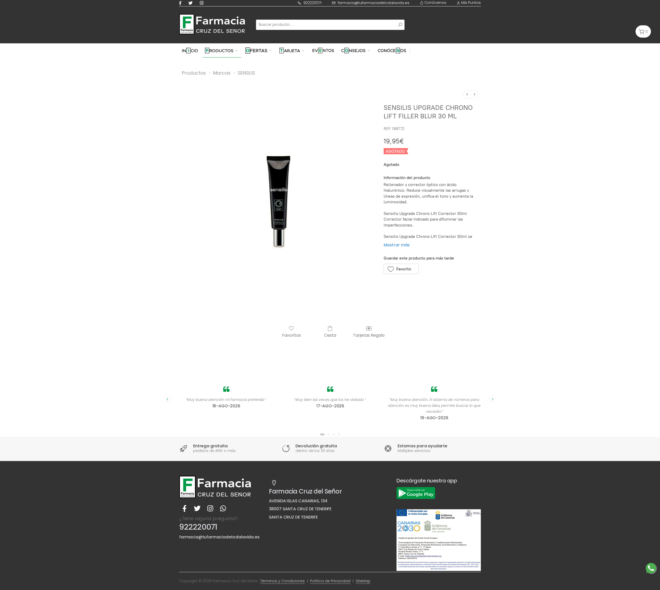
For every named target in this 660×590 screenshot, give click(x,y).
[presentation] (167, 399)
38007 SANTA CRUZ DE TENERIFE (300, 509)
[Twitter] (191, 3)
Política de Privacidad (330, 581)
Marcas (221, 73)
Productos (194, 73)
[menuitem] (467, 94)
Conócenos (434, 2)
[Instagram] (202, 3)
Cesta (330, 335)
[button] (643, 31)
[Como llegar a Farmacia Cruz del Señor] (274, 483)
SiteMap (363, 581)
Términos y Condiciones (282, 581)
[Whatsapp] (223, 508)
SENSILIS (246, 73)
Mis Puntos (470, 2)
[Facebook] (181, 3)
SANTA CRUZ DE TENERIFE (293, 517)
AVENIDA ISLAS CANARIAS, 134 (298, 501)
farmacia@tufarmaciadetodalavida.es (373, 2)
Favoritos (291, 335)
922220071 (312, 2)
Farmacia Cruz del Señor (305, 491)
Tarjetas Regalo (369, 335)
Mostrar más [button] (397, 245)
